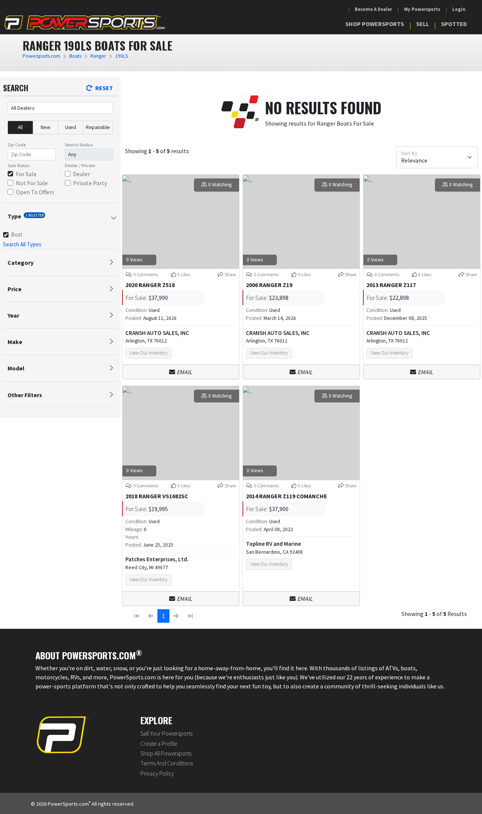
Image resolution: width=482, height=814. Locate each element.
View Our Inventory (149, 353)
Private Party (90, 183)
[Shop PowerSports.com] (85, 22)
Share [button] (230, 274)
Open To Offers (35, 192)
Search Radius (79, 144)
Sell (422, 24)
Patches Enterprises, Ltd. (157, 559)
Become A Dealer (373, 9)
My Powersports (422, 9)
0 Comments (145, 274)
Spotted (454, 24)
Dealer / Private (80, 165)
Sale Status (18, 165)
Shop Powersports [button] (374, 24)
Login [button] (458, 9)
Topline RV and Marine (273, 543)
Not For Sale (32, 183)
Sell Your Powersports (166, 733)
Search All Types (22, 244)
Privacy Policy (157, 773)
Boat (17, 234)
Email (184, 372)
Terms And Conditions (166, 763)
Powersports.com (41, 56)
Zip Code (17, 144)
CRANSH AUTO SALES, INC (157, 332)
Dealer (81, 174)
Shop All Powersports (165, 753)
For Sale (26, 174)
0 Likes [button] (183, 274)
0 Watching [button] (220, 184)
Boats (75, 56)
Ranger (98, 56)
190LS (121, 56)
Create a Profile (158, 743)
